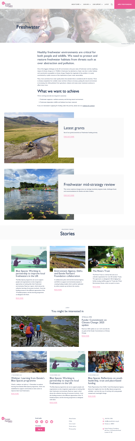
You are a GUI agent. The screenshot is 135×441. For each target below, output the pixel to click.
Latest (107, 4)
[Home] (7, 4)
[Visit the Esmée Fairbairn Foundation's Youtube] (46, 421)
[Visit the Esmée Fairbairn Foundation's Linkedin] (41, 421)
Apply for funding (124, 4)
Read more (85, 336)
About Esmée (75, 4)
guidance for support (89, 105)
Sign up (40, 429)
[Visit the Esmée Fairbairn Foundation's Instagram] (36, 421)
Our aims (86, 4)
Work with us (72, 426)
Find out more (69, 136)
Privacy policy (72, 429)
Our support (97, 4)
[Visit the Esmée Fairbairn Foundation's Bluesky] (51, 421)
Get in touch (72, 423)
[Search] (112, 4)
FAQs (70, 421)
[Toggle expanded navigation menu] (80, 4)
